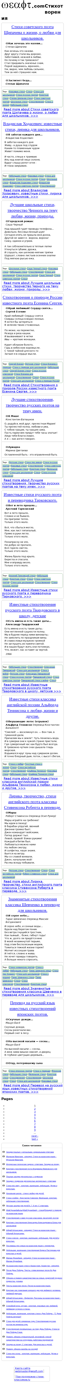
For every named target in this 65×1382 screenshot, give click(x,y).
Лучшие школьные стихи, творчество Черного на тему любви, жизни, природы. (33, 210)
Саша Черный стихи (37, 269)
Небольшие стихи (19, 105)
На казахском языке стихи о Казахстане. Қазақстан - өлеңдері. (32, 1266)
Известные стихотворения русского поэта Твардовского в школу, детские (32, 609)
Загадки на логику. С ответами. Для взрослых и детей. (29, 1344)
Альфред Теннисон (36, 771)
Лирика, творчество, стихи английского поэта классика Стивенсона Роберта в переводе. (32, 801)
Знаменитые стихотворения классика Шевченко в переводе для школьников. (32, 904)
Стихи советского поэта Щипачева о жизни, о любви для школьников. (32, 32)
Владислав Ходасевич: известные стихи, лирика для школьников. (32, 126)
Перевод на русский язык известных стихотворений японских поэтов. (33, 1008)
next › (35, 1136)
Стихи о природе (42, 1071)
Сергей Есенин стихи (20, 371)
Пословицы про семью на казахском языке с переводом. (30, 1246)
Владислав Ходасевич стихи (24, 183)
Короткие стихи (37, 469)
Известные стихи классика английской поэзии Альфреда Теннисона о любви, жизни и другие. (32, 707)
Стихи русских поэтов (27, 95)
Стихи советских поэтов (26, 186)
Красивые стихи (17, 92)
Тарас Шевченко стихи (23, 977)
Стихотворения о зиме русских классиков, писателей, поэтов (32, 1218)
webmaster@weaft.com (29, 1371)
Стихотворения (36, 102)
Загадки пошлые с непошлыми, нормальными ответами (30, 1152)
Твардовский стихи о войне (34, 680)
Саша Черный (46, 275)
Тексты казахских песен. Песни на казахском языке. (28, 1286)
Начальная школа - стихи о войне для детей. (25, 1193)
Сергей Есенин (16, 364)
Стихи (29, 92)
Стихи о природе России (47, 381)
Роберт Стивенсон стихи (35, 874)
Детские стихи (32, 364)
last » (35, 1139)
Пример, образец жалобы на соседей (22, 1349)
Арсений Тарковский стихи (22, 576)
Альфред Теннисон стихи (41, 774)
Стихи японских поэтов (20, 1071)
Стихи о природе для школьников (29, 367)
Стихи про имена (33, 462)
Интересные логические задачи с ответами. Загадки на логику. (33, 1164)
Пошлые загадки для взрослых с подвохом (24, 1177)
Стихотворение (33, 1078)
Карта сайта (22, 1368)
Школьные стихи (19, 102)
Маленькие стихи (37, 1074)
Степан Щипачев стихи (21, 98)
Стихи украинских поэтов (21, 967)
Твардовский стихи (42, 677)
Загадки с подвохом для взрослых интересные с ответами (31, 1181)
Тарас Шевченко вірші (40, 971)
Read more (30, 112)
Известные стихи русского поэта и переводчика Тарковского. (33, 497)
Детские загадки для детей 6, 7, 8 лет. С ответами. (27, 1206)
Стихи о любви (16, 764)
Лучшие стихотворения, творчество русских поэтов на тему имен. (32, 404)
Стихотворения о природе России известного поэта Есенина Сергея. (32, 300)
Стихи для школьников (22, 381)
